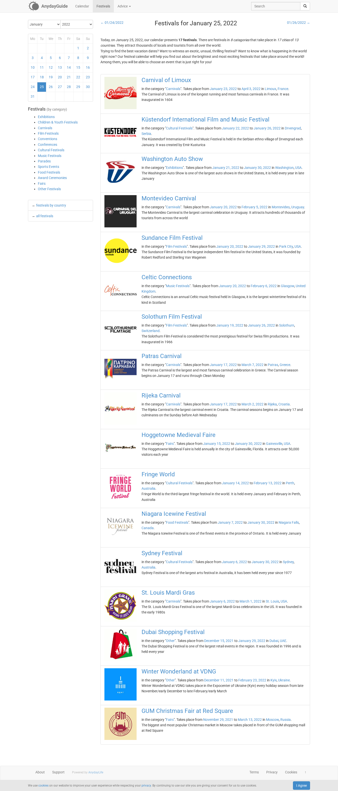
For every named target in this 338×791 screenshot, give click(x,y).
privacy (146, 785)
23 (88, 77)
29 (78, 87)
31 (33, 96)
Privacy (272, 772)
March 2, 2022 (252, 404)
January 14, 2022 (235, 483)
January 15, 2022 (216, 444)
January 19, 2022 (229, 325)
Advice (123, 6)
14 (69, 67)
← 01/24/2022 (111, 23)
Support (58, 772)
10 (33, 67)
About (40, 772)
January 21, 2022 (225, 168)
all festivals (44, 216)
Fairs (42, 183)
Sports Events (48, 167)
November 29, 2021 (218, 720)
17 (33, 77)
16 (88, 67)
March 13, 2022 (250, 720)
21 (69, 77)
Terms (254, 772)
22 (78, 77)
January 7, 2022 (230, 522)
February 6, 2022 (264, 286)
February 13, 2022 (268, 483)
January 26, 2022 (267, 128)
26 (51, 87)
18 (42, 77)
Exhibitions (46, 117)
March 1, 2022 (251, 601)
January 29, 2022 (261, 246)
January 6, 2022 (234, 562)
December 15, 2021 (219, 641)
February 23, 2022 (252, 680)
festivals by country (51, 205)
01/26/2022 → (298, 23)
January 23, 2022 (223, 89)
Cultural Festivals (51, 150)
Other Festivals (49, 189)
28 (69, 87)
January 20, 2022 (223, 207)
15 (78, 67)
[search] (305, 6)
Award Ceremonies (52, 178)
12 (51, 67)
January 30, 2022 (257, 168)
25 (42, 87)
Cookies (291, 772)
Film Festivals (48, 133)
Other (170, 641)
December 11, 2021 (219, 680)
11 (42, 67)
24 (33, 87)
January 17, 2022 (223, 365)
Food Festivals (49, 172)
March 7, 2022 (252, 365)
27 (60, 87)
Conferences (47, 145)
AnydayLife (95, 772)
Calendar (82, 6)
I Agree (301, 786)
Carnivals (45, 128)
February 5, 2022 (254, 207)
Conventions (47, 139)
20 (60, 77)
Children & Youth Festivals (58, 122)
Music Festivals (49, 156)
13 (60, 67)
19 (51, 77)
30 (88, 87)
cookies (43, 785)
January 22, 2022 (235, 128)
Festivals (103, 6)
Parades (44, 161)
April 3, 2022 (251, 89)
